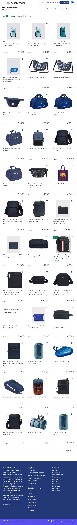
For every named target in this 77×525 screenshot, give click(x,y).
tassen (44, 521)
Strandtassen (32, 499)
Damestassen (32, 505)
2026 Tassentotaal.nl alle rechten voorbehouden (18, 521)
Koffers (30, 494)
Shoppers (31, 511)
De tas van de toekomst (36, 473)
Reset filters (58, 9)
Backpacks (31, 508)
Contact (55, 521)
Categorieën (32, 483)
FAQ (49, 521)
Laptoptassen (32, 502)
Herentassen (56, 479)
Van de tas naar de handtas (36, 476)
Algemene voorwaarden (67, 521)
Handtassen (32, 491)
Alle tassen (31, 470)
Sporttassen (56, 491)
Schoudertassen (57, 475)
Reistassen (56, 486)
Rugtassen (31, 497)
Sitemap (73, 523)
